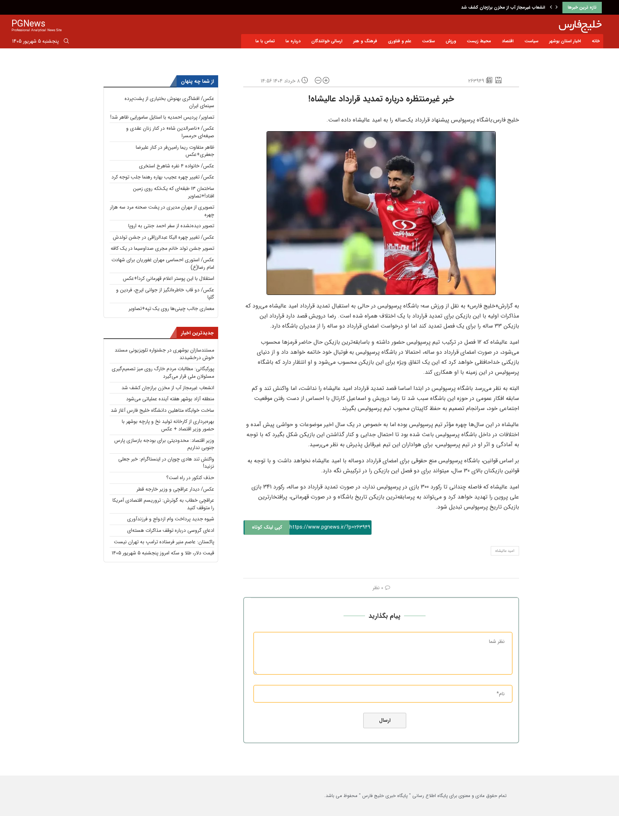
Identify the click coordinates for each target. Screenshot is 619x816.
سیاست (531, 41)
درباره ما (293, 41)
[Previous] (551, 7)
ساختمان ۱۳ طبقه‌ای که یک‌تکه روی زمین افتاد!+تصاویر (173, 192)
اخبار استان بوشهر (565, 41)
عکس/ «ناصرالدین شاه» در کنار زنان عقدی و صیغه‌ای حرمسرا (170, 132)
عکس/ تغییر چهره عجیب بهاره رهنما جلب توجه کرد (162, 177)
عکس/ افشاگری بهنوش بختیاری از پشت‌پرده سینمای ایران (169, 102)
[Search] (66, 42)
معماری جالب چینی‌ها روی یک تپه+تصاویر (171, 308)
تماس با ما (265, 41)
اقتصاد (508, 41)
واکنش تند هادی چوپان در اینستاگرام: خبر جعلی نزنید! (166, 463)
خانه (596, 41)
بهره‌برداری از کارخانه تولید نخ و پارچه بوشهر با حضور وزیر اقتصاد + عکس (168, 425)
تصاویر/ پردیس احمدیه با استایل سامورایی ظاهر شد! (162, 117)
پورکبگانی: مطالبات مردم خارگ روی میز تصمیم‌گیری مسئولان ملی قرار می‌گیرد (163, 372)
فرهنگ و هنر (365, 41)
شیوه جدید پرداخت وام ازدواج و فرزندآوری (170, 519)
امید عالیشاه (504, 551)
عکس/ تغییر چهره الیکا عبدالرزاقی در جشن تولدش (163, 237)
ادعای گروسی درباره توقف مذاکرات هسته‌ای (170, 530)
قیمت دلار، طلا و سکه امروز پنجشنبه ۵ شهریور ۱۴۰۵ (163, 553)
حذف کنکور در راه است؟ (190, 478)
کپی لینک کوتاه (267, 527)
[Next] (557, 7)
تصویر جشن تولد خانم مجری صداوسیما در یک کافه (162, 248)
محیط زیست (479, 41)
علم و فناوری (399, 41)
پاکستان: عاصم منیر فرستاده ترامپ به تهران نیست (164, 542)
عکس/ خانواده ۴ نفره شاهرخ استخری (176, 166)
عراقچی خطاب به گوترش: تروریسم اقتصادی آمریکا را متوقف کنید (163, 504)
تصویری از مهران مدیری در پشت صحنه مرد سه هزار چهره (162, 211)
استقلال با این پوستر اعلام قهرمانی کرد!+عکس (168, 278)
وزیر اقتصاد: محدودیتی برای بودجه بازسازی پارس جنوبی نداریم (164, 444)
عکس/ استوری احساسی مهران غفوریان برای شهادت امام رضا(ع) (162, 263)
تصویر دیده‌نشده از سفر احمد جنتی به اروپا (171, 226)
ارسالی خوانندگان (326, 41)
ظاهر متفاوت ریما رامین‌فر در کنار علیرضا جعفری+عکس (175, 151)
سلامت (428, 41)
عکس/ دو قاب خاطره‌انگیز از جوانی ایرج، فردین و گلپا (165, 293)
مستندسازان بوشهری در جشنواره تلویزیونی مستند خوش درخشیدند (164, 354)
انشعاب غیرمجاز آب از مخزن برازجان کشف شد (503, 7)
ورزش (451, 41)
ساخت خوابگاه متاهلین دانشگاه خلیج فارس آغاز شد (162, 410)
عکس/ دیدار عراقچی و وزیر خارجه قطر (175, 489)
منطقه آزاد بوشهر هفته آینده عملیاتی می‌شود (170, 399)
